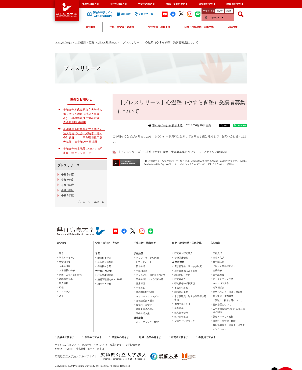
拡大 (220, 10)
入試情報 (233, 26)
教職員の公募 (66, 279)
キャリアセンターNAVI (147, 322)
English (58, 348)
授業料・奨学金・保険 (224, 320)
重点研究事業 (181, 288)
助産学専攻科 (104, 284)
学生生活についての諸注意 (149, 279)
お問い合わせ (133, 344)
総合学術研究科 (105, 275)
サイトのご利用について (67, 344)
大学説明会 (218, 274)
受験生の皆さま (90, 3)
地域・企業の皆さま (177, 3)
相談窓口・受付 (182, 275)
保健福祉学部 (104, 266)
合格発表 (217, 270)
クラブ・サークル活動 (147, 258)
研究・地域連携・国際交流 (199, 26)
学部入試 (217, 253)
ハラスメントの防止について (151, 275)
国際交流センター (183, 304)
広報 (91, 42)
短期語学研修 (181, 312)
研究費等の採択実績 (184, 283)
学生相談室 (141, 270)
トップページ (63, 42)
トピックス (64, 292)
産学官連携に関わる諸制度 (188, 266)
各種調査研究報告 (145, 292)
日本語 (100, 348)
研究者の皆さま (207, 3)
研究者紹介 (180, 279)
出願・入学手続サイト (224, 266)
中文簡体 (69, 348)
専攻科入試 (218, 257)
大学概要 (90, 26)
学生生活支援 (143, 313)
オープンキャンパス (223, 279)
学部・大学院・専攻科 (122, 26)
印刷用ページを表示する (167, 125)
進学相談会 (218, 287)
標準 (228, 11)
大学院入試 (218, 262)
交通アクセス (117, 344)
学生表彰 (140, 288)
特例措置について (222, 304)
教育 (61, 296)
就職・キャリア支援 (223, 316)
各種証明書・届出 (145, 300)
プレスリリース (107, 42)
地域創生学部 (104, 258)
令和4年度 (67, 195)
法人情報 (63, 283)
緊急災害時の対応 (145, 309)
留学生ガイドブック (184, 321)
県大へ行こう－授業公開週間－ (229, 292)
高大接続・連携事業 (223, 296)
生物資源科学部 (105, 262)
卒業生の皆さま (146, 3)
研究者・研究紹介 (183, 253)
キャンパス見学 (221, 283)
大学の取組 (64, 266)
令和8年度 (67, 174)
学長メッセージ (67, 257)
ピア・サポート (144, 262)
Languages (214, 17)
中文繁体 (80, 348)
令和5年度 (67, 190)
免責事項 (86, 344)
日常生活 (140, 266)
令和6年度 (67, 185)
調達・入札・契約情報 (70, 274)
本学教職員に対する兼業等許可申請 (190, 298)
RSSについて (101, 344)
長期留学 (179, 308)
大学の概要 (64, 262)
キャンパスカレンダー (147, 296)
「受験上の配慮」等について (227, 300)
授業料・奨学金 (144, 305)
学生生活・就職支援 (159, 26)
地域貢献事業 (181, 292)
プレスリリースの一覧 (91, 201)
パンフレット (219, 329)
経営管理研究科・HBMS (110, 279)
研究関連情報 (181, 257)
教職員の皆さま (235, 3)
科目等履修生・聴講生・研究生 (229, 325)
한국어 (91, 348)
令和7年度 (67, 179)
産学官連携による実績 (185, 270)
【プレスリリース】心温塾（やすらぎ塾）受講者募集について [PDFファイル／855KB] (172, 151)
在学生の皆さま (118, 3)
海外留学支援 (181, 316)
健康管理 (140, 283)
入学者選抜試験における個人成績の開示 (229, 311)
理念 (61, 253)
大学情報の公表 (67, 270)
